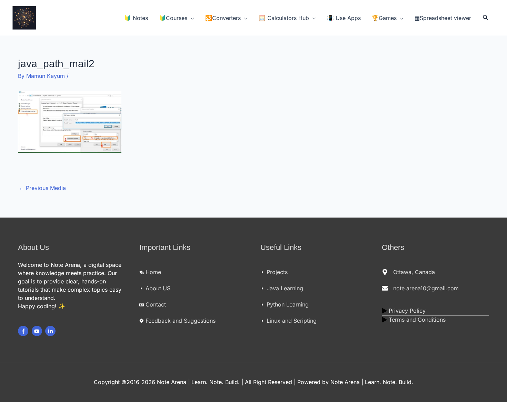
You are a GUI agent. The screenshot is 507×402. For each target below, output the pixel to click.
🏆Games (384, 17)
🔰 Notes (136, 17)
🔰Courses (173, 17)
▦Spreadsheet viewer (443, 17)
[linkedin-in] (51, 331)
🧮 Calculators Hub (284, 17)
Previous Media (42, 187)
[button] (485, 17)
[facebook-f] (24, 331)
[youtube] (38, 331)
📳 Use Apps (344, 17)
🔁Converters (223, 17)
